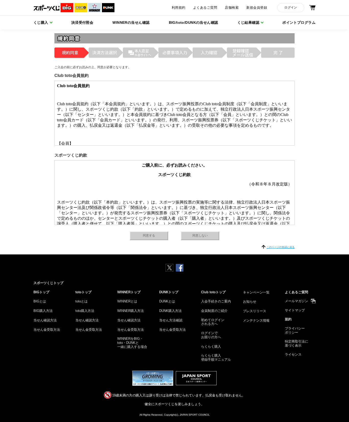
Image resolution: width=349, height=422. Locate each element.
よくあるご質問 (205, 7)
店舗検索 (232, 7)
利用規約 (178, 7)
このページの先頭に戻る (280, 247)
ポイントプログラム (299, 22)
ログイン (290, 7)
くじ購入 (40, 22)
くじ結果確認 (248, 22)
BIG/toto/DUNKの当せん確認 (193, 22)
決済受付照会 (82, 22)
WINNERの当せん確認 (130, 22)
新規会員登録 (256, 7)
